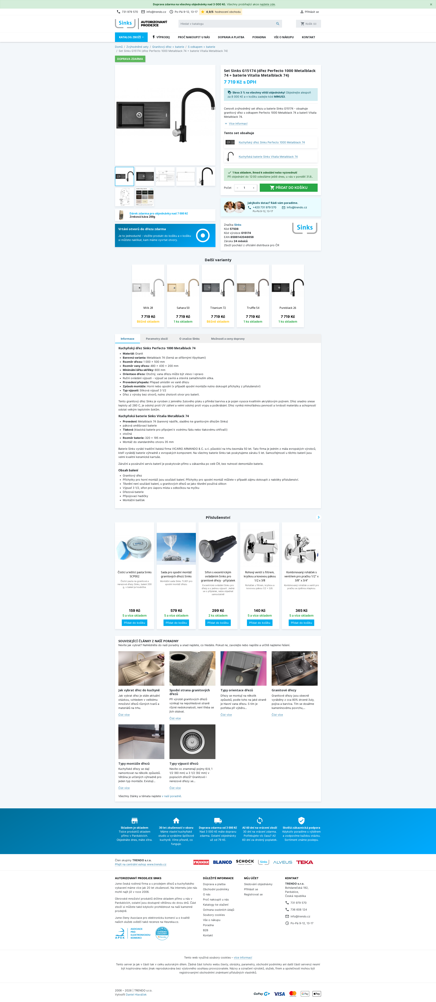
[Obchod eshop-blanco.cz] (222, 862)
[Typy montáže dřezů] (141, 741)
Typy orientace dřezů (237, 690)
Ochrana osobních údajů (218, 909)
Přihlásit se (251, 889)
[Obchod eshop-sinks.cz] (263, 862)
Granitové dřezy (284, 690)
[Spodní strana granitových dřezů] (192, 668)
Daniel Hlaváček (136, 994)
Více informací (238, 123)
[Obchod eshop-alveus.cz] (282, 862)
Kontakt (308, 37)
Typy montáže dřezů (134, 763)
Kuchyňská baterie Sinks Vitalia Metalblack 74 (268, 156)
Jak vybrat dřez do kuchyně (139, 690)
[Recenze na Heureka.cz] (162, 935)
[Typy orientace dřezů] (244, 668)
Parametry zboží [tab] (157, 338)
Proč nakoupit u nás (194, 37)
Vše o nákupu (284, 37)
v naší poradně (171, 796)
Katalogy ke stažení (215, 904)
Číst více (124, 714)
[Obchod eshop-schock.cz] (245, 862)
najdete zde (267, 4)
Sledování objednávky (258, 884)
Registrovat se (253, 894)
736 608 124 (299, 909)
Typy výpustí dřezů (183, 763)
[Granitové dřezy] (295, 668)
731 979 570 (127, 12)
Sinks (237, 224)
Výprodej (161, 37)
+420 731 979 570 (264, 207)
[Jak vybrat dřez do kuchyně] (141, 668)
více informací (243, 957)
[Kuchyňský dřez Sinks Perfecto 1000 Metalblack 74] (230, 142)
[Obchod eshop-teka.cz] (304, 862)
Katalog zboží (130, 37)
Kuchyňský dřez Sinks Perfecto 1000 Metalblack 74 (272, 142)
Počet (227, 187)
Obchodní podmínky (216, 889)
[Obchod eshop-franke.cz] (201, 862)
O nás (206, 894)
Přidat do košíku (289, 187)
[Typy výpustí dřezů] (192, 741)
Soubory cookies (214, 915)
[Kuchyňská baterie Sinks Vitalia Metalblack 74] (230, 156)
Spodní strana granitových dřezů (189, 692)
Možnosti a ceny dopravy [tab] (228, 338)
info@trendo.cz (153, 12)
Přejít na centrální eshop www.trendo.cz (140, 864)
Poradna (259, 37)
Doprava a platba (231, 37)
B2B (205, 930)
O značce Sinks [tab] (189, 338)
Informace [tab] (127, 338)
